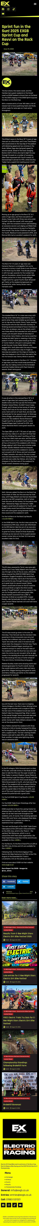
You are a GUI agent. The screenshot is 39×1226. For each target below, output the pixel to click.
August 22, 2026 (16, 939)
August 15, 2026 (16, 981)
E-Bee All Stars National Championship (16, 1056)
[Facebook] (3, 9)
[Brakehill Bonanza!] (19, 1084)
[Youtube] (3, 13)
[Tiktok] (13, 9)
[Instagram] (8, 9)
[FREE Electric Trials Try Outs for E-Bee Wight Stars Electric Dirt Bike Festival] (19, 997)
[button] (35, 4)
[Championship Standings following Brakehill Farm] (19, 1042)
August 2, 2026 (16, 1069)
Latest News (8, 930)
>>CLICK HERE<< (7, 519)
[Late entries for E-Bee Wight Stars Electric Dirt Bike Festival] (19, 955)
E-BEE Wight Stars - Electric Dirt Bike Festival (19, 927)
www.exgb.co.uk (8, 865)
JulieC (7, 940)
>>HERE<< (17, 840)
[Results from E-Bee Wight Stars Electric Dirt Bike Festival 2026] (19, 913)
